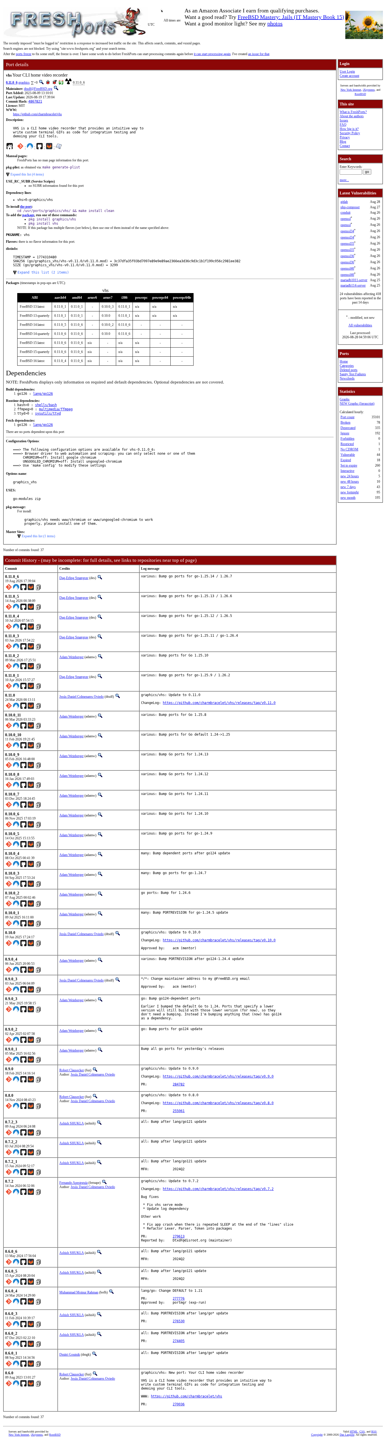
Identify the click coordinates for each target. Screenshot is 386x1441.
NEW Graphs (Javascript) (357, 404)
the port (26, 207)
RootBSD (360, 94)
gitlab (344, 202)
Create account (349, 76)
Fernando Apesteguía (73, 1183)
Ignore (345, 433)
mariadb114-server (353, 285)
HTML (354, 1431)
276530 (179, 1321)
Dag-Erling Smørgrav (73, 578)
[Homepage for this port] (9, 147)
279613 (179, 1236)
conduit (345, 212)
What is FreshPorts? (353, 112)
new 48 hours (350, 482)
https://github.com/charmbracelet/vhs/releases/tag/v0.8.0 (218, 1103)
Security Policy (350, 133)
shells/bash (46, 405)
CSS (362, 1431)
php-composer (350, 207)
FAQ (343, 125)
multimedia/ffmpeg (56, 409)
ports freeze (23, 54)
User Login (347, 71)
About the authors (352, 116)
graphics (24, 82)
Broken (345, 422)
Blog (343, 142)
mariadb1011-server (354, 280)
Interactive (347, 471)
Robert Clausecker (71, 1070)
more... (344, 180)
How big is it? (349, 129)
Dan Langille (347, 1434)
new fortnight (350, 492)
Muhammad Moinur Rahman (78, 1292)
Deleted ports (348, 370)
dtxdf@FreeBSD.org (38, 89)
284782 (179, 1084)
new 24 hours (350, 476)
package (28, 215)
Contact (345, 146)
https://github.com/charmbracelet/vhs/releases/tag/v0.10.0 (219, 940)
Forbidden (347, 439)
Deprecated (348, 428)
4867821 (35, 101)
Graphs (345, 399)
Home (344, 361)
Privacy (345, 137)
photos (275, 23)
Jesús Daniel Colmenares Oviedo (81, 697)
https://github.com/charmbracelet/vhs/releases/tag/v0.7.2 (218, 1189)
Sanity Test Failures (353, 374)
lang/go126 (43, 394)
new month (348, 498)
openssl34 (347, 231)
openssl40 (347, 268)
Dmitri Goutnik (69, 1355)
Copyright (317, 1434)
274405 (179, 1341)
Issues (344, 120)
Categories (347, 366)
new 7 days (348, 487)
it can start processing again (212, 54)
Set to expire (349, 465)
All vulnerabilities (360, 325)
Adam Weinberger (71, 657)
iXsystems (369, 89)
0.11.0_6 (12, 82)
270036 (179, 1404)
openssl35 (347, 244)
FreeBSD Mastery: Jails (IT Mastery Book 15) (291, 17)
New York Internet (351, 89)
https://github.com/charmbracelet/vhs (37, 114)
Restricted (347, 444)
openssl (346, 219)
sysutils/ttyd (48, 413)
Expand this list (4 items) (27, 174)
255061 (179, 1111)
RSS (374, 1431)
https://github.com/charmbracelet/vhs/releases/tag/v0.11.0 (219, 703)
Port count (347, 417)
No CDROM (349, 449)
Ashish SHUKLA (71, 1123)
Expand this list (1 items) (38, 536)
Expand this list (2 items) (43, 272)
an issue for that (258, 54)
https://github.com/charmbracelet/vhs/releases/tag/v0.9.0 (218, 1076)
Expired (346, 460)
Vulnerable (348, 455)
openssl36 (347, 256)
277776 (179, 1299)
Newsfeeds (347, 378)
